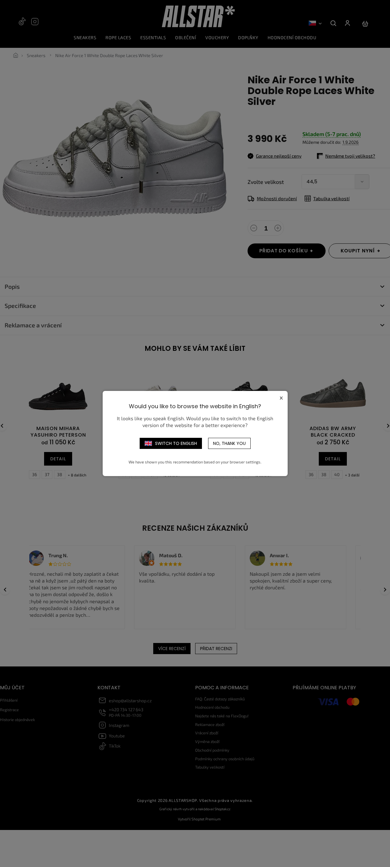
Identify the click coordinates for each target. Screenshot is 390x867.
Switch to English (176, 443)
